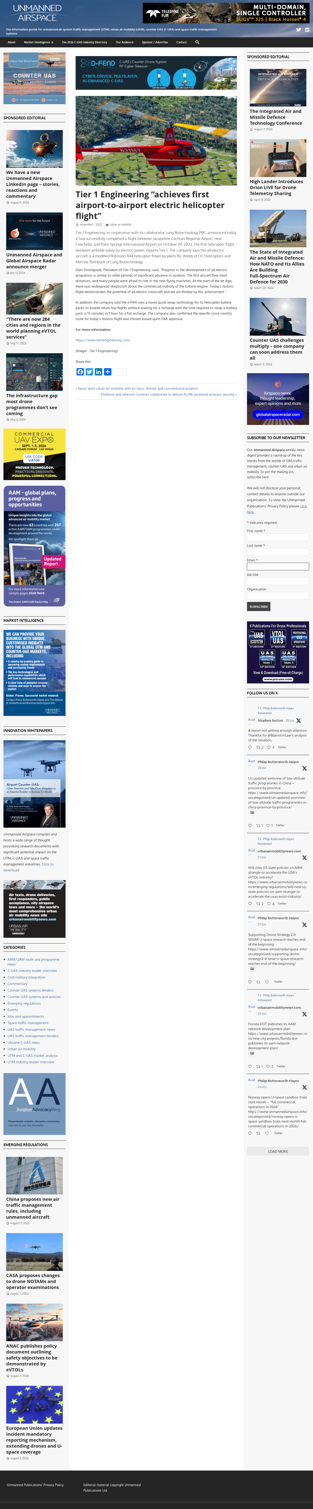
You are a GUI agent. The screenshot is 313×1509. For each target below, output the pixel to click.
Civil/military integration (26, 977)
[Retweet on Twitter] (259, 708)
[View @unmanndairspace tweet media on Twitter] (252, 812)
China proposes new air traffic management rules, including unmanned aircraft (32, 1208)
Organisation (256, 589)
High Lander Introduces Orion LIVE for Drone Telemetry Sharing (276, 187)
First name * (256, 531)
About (12, 42)
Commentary (17, 984)
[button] (197, 42)
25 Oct (262, 1013)
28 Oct (290, 720)
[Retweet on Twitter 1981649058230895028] (259, 1133)
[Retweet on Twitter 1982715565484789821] (259, 982)
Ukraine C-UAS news (24, 1042)
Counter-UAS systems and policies (34, 997)
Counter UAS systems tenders (30, 990)
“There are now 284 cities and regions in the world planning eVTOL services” (33, 328)
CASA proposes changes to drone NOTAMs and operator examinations (33, 1281)
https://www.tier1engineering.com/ (103, 340)
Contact (181, 42)
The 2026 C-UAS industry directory (84, 42)
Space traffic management (28, 1023)
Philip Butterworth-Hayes (278, 762)
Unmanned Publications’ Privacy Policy (35, 1485)
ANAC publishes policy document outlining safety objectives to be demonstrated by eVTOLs (32, 1358)
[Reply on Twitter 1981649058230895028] (251, 1133)
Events (13, 1010)
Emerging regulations (24, 1003)
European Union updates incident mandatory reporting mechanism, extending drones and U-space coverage (34, 1440)
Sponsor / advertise (155, 42)
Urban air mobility (120, 224)
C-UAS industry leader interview (32, 970)
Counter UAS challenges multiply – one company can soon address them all (277, 349)
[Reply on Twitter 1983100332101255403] (251, 747)
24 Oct (262, 1087)
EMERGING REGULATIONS (25, 1144)
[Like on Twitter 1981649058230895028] (268, 1133)
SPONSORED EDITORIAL (24, 118)
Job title (252, 574)
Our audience (125, 42)
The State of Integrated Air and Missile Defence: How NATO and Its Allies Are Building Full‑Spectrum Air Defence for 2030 (277, 267)
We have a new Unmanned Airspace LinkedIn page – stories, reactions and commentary (33, 184)
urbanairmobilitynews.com (279, 851)
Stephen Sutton (270, 720)
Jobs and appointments (26, 1016)
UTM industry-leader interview (31, 1062)
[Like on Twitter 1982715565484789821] (268, 982)
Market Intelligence (37, 42)
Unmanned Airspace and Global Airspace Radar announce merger (34, 261)
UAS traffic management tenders (33, 1036)
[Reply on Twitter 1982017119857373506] (251, 1066)
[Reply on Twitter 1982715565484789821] (251, 982)
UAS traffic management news (31, 1029)
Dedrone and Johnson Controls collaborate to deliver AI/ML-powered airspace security (167, 394)
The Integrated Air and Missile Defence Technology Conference (276, 117)
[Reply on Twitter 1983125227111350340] (251, 826)
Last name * (256, 545)
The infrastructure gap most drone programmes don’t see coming (32, 404)
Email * (252, 560)
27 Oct (262, 857)
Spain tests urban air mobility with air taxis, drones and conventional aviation (138, 388)
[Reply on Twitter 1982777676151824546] (251, 904)
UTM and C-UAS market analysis (33, 1055)
